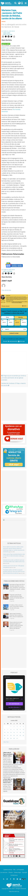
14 (7, 732)
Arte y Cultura (7, 34)
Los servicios (3, 872)
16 (14, 732)
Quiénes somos (8, 869)
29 (11, 738)
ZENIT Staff (6, 32)
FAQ (14, 869)
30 (14, 738)
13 (4, 732)
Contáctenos (14, 875)
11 (20, 729)
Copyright (24, 872)
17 (17, 732)
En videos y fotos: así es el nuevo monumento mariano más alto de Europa (16, 606)
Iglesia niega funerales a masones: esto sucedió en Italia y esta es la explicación (16, 615)
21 (7, 735)
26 (23, 735)
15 (11, 732)
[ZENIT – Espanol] (8, 3)
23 (14, 735)
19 (23, 732)
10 (17, 729)
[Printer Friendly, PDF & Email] (6, 44)
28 (7, 738)
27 (4, 738)
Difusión (10, 872)
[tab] (8, 835)
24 (17, 735)
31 (17, 738)
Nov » (7, 742)
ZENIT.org (5, 48)
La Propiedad (20, 869)
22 (11, 735)
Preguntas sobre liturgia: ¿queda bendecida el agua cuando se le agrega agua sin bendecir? (16, 597)
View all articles (6, 290)
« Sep (4, 742)
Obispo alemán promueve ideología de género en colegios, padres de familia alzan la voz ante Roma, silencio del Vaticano (16, 625)
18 (20, 732)
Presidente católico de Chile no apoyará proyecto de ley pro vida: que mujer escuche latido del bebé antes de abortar (13, 571)
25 (20, 735)
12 (23, 729)
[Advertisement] (14, 363)
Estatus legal (17, 872)
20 (4, 735)
